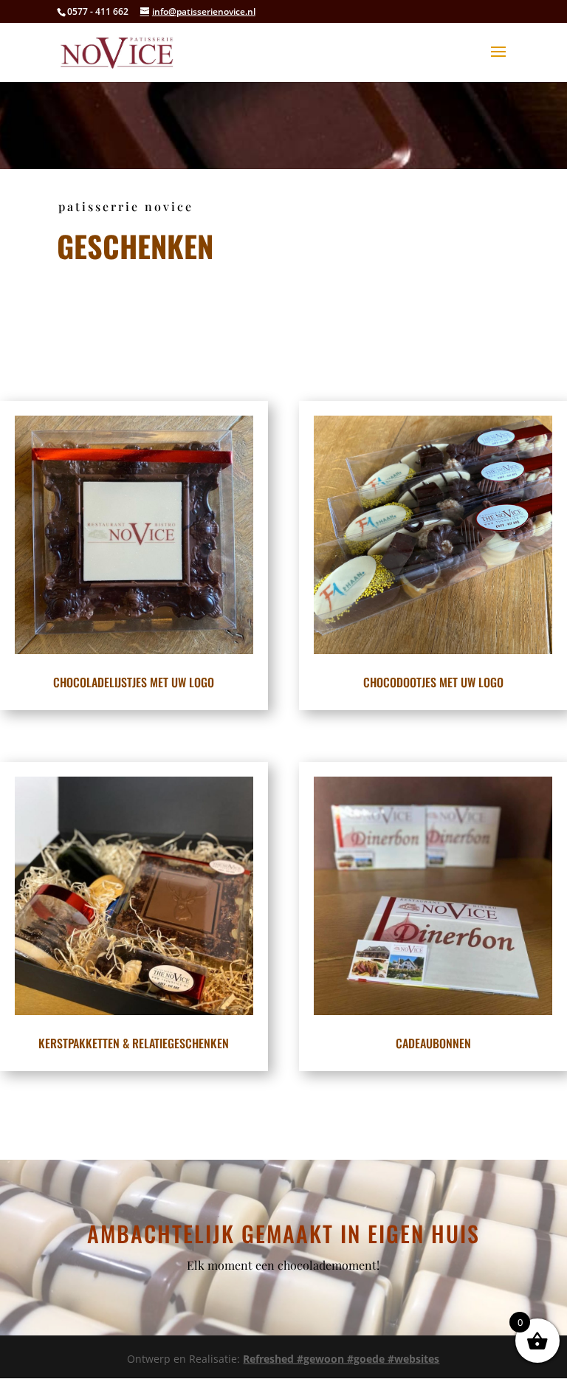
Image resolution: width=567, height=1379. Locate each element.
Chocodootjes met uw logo (433, 682)
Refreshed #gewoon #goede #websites (341, 1359)
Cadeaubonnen (433, 1043)
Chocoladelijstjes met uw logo (133, 682)
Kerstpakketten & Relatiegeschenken (133, 1043)
